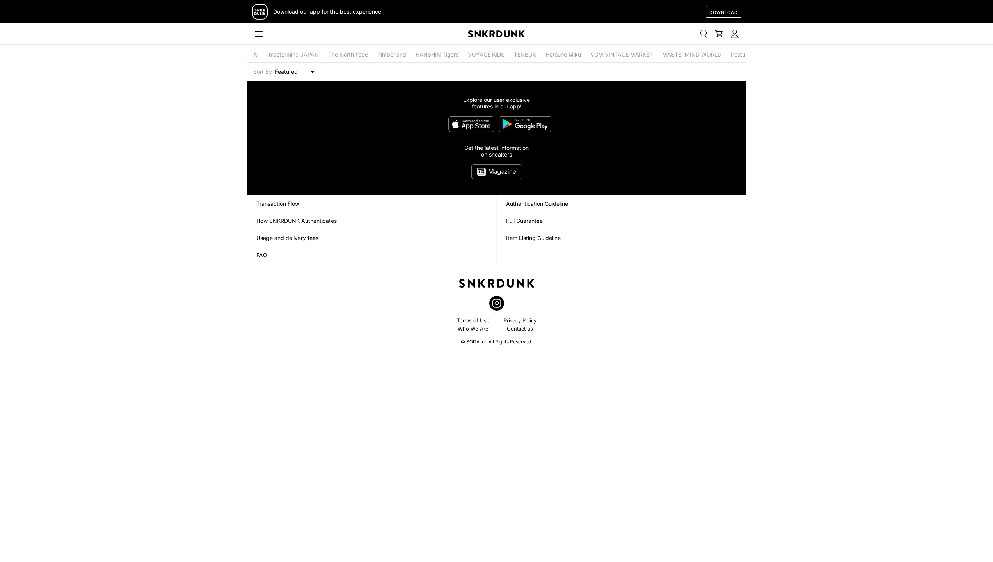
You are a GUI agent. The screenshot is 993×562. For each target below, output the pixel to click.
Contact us (520, 328)
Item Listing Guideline (533, 238)
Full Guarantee (524, 220)
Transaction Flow (277, 203)
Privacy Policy (520, 320)
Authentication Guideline (537, 203)
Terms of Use (473, 320)
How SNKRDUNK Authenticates (296, 220)
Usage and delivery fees (287, 238)
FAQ (261, 255)
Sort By (262, 71)
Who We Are (473, 328)
